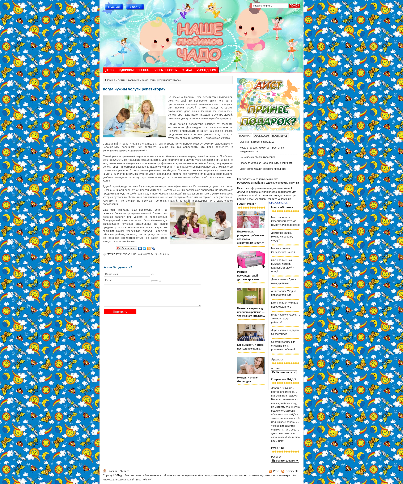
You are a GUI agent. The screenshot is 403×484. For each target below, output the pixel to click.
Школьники (132, 80)
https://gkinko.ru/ (277, 202)
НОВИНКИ (245, 135)
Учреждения (206, 70)
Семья (187, 70)
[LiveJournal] (153, 248)
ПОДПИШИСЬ (280, 135)
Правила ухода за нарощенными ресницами (266, 163)
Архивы (275, 368)
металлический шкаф (265, 179)
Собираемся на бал (283, 252)
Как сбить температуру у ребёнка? (285, 318)
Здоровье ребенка (134, 70)
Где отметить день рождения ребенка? (283, 345)
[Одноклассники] (149, 248)
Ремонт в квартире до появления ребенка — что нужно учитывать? (251, 312)
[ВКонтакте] (140, 248)
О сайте (135, 7)
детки (118, 254)
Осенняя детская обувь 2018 (257, 141)
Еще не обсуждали (142, 254)
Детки (109, 70)
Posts (276, 471)
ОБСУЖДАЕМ (261, 135)
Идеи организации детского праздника (263, 168)
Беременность (165, 70)
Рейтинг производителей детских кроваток (248, 275)
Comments (292, 471)
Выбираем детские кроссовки (257, 157)
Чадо (120, 475)
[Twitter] (144, 248)
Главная (114, 7)
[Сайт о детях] (268, 129)
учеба (126, 254)
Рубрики (276, 456)
